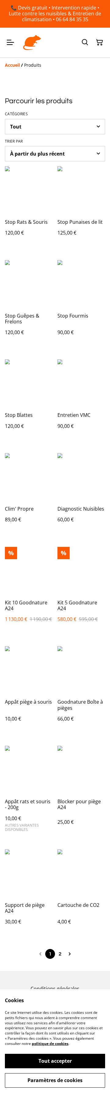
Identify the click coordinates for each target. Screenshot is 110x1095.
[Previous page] (40, 954)
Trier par (14, 141)
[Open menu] (10, 42)
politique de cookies (50, 1043)
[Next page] (70, 954)
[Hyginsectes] (32, 43)
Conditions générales (55, 988)
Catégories (16, 114)
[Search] (85, 42)
